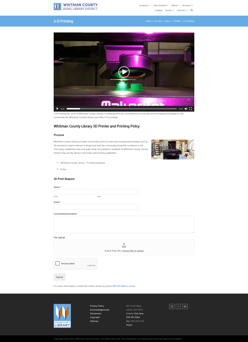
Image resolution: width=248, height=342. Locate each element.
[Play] (57, 108)
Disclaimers (95, 313)
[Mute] (186, 108)
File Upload (59, 237)
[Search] (191, 10)
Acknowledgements (99, 309)
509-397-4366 (119, 285)
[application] (124, 72)
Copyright (95, 317)
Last (99, 196)
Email (57, 202)
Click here (138, 313)
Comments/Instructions (65, 213)
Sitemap (94, 320)
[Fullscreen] (190, 108)
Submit (59, 277)
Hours (129, 324)
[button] (124, 72)
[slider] (122, 108)
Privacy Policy (97, 305)
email (132, 285)
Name (57, 187)
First (55, 196)
